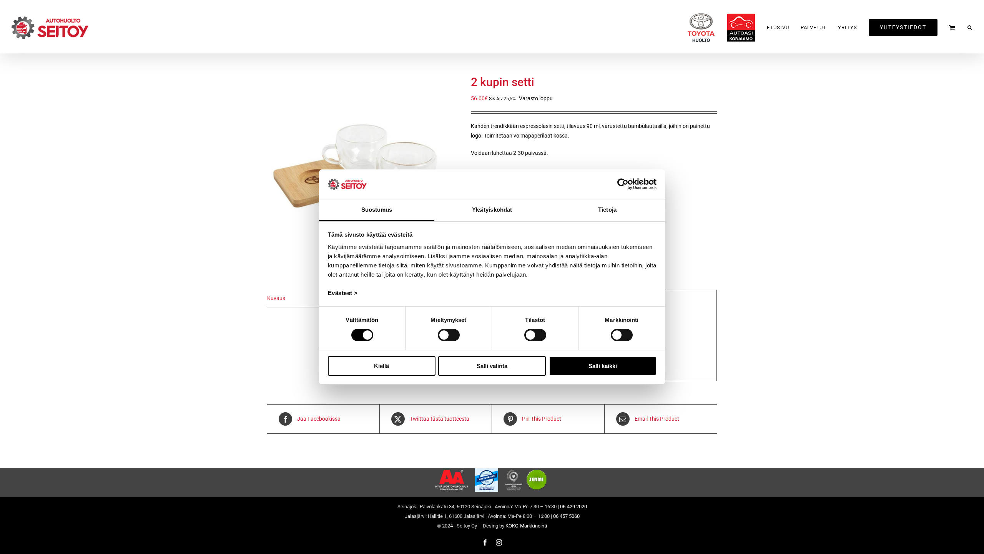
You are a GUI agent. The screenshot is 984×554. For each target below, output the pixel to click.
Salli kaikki (602, 366)
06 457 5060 (566, 516)
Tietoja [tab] (607, 209)
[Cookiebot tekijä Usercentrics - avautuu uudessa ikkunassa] (623, 184)
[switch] (449, 335)
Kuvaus (276, 298)
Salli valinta (492, 366)
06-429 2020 (573, 506)
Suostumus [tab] (376, 209)
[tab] (309, 298)
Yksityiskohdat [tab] (492, 209)
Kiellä (381, 366)
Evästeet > (343, 293)
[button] (969, 27)
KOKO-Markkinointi (526, 526)
